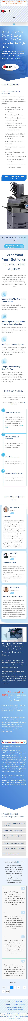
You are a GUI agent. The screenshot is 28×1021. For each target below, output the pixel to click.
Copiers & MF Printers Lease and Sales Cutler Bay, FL (14, 945)
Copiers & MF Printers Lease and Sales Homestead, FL (14, 921)
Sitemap (17, 1018)
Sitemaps (11, 1018)
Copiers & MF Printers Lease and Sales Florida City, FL (14, 897)
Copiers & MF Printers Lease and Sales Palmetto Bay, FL (14, 969)
